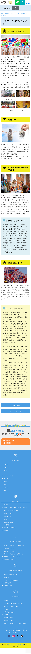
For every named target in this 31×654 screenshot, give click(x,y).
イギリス (6, 467)
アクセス (6, 609)
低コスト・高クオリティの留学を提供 (14, 545)
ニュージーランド (8, 476)
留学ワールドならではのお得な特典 (13, 554)
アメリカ (6, 464)
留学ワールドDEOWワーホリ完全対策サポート (16, 508)
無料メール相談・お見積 (10, 574)
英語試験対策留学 (8, 522)
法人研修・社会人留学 (10, 528)
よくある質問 (7, 583)
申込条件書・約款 (8, 620)
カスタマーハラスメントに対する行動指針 (15, 623)
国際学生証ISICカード (10, 559)
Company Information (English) (13, 603)
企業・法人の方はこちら (10, 612)
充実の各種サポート (9, 548)
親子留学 (6, 530)
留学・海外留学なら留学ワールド (16, 644)
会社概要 (6, 600)
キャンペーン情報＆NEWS (11, 580)
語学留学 (6, 505)
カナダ (5, 470)
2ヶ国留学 (6, 525)
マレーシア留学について (14, 405)
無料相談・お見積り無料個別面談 (9, 441)
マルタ (5, 481)
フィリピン (7, 478)
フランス (6, 484)
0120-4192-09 (17, 430)
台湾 (5, 490)
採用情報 (6, 615)
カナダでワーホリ (8, 513)
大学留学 (6, 519)
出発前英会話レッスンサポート (12, 557)
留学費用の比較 (8, 585)
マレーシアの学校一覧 (15, 411)
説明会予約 (7, 577)
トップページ (8, 630)
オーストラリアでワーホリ (11, 510)
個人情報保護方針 (8, 617)
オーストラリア (8, 473)
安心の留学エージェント (10, 551)
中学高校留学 (7, 516)
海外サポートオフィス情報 (11, 606)
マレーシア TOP (7, 8)
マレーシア (7, 487)
